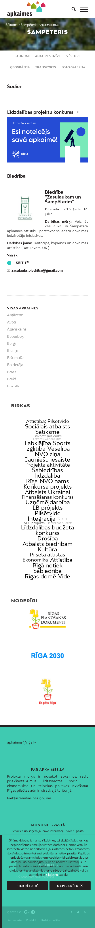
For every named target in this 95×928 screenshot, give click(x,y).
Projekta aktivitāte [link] (47, 464)
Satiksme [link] (47, 432)
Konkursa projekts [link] (47, 486)
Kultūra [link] (47, 549)
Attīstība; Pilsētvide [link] (47, 421)
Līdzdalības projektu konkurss (40, 112)
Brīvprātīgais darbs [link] (48, 436)
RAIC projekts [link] (34, 523)
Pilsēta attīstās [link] (47, 554)
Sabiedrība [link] (47, 571)
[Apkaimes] (27, 9)
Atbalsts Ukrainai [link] (47, 492)
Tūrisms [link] (62, 518)
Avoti (11, 322)
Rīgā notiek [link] (47, 565)
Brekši (12, 379)
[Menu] (82, 9)
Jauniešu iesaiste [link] (47, 459)
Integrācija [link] (41, 518)
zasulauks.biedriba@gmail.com (37, 270)
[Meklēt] (71, 9)
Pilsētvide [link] (48, 513)
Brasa (12, 372)
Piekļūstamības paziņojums (29, 798)
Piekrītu (25, 886)
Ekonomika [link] (35, 560)
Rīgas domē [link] (40, 576)
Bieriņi (12, 350)
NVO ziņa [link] (47, 454)
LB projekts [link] (47, 507)
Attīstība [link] (61, 560)
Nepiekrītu (68, 886)
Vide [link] (64, 576)
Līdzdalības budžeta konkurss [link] (47, 530)
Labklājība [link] (38, 443)
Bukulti (13, 386)
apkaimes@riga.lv (21, 742)
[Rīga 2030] (47, 655)
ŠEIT (20, 263)
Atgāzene (15, 315)
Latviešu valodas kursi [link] (47, 439)
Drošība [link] (47, 538)
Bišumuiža (16, 358)
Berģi (11, 343)
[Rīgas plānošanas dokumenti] (47, 619)
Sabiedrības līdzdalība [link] (47, 472)
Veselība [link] (59, 448)
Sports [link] (61, 443)
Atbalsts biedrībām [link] (48, 544)
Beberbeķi (16, 336)
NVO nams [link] (54, 481)
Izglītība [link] (35, 448)
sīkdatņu (52, 874)
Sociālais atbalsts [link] (47, 426)
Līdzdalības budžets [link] (59, 523)
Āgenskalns (17, 329)
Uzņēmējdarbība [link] (47, 502)
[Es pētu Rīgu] (47, 691)
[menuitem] (71, 9)
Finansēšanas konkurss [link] (48, 497)
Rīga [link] (32, 481)
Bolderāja (15, 365)
